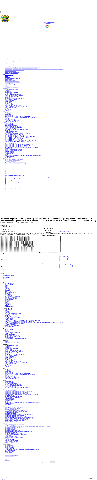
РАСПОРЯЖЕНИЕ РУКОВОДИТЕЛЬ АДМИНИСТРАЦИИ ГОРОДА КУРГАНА (20, 140)
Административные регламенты (11, 131)
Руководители (7, 90)
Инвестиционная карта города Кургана (12, 181)
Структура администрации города (11, 89)
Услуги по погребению (9, 156)
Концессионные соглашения (10, 165)
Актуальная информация (9, 30)
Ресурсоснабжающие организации (11, 191)
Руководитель (7, 113)
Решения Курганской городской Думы (12, 82)
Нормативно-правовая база (10, 200)
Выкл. (9, 5)
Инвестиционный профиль (10, 193)
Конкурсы (7, 311)
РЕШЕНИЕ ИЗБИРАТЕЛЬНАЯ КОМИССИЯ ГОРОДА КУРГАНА (18, 141)
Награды (6, 49)
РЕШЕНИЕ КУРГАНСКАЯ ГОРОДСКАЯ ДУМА (14, 134)
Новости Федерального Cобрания (11, 73)
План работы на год (9, 115)
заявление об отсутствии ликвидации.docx (67, 262)
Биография (7, 86)
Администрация (6, 88)
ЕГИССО (7, 110)
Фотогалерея (7, 47)
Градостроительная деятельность (11, 39)
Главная (4, 211)
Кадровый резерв (8, 309)
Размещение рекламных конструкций (12, 164)
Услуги (4, 142)
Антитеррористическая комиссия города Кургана (14, 98)
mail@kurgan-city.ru (6, 466)
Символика (7, 34)
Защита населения (8, 97)
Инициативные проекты (9, 306)
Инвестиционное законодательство (11, 183)
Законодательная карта (9, 201)
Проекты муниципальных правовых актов (13, 94)
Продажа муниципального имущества (12, 160)
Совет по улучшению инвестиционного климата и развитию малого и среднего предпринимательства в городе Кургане (28, 177)
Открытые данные (6, 203)
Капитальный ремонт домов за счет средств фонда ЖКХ (16, 163)
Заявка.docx (61, 261)
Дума (4, 74)
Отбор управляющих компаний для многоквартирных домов (16, 162)
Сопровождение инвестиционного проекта (13, 184)
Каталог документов (9, 123)
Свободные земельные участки (11, 173)
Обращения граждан (7, 194)
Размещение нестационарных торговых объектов (14, 167)
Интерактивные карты (9, 205)
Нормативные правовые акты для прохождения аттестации (16, 129)
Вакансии (7, 310)
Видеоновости (7, 48)
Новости (6, 76)
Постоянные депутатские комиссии (12, 81)
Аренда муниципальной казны (11, 161)
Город (4, 29)
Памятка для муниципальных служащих (12, 72)
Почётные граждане (9, 41)
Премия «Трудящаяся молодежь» (11, 45)
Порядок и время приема (9, 196)
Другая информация (9, 153)
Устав (6, 33)
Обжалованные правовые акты (11, 125)
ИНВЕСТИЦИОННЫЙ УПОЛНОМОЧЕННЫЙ (14, 175)
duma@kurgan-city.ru (7, 469)
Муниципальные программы (10, 128)
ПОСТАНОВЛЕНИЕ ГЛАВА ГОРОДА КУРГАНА (14, 135)
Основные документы (9, 130)
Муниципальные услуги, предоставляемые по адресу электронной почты (19, 144)
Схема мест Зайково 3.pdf (64, 258)
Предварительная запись (9, 152)
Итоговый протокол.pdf (63, 267)
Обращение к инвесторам (10, 176)
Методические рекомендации (10, 71)
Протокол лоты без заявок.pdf (65, 264)
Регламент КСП (8, 114)
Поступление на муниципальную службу (13, 313)
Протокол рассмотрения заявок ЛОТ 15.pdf (67, 265)
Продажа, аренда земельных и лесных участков (14, 159)
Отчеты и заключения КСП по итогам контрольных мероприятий (17, 116)
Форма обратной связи (9, 190)
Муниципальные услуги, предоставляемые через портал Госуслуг (17, 145)
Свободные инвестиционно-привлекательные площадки (16, 185)
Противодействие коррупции (10, 46)
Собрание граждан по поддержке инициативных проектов (16, 84)
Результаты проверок (9, 102)
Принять (90, 478)
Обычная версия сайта (4, 6)
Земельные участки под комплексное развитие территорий (16, 172)
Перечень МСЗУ (8, 157)
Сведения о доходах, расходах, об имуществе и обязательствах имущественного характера (22, 67)
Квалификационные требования (11, 314)
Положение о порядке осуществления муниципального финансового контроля (20, 117)
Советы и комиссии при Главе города (12, 87)
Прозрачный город (8, 50)
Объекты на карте (8, 93)
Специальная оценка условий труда (12, 120)
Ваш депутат (7, 77)
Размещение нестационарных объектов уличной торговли (16, 168)
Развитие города (8, 38)
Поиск (4, 207)
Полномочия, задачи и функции (11, 99)
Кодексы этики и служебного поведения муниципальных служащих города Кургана (21, 68)
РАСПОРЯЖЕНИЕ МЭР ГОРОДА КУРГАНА (14, 139)
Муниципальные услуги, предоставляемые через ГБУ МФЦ (16, 146)
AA (1, 3)
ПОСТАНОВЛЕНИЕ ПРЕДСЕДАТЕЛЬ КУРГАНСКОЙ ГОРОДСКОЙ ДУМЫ (20, 136)
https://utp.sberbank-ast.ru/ (64, 231)
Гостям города (7, 40)
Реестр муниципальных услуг (10, 143)
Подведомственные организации (11, 92)
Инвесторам (5, 174)
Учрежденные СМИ (9, 104)
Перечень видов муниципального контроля (13, 149)
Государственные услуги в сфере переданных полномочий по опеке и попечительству (21, 147)
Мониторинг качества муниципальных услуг (13, 150)
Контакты (7, 108)
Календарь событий (9, 51)
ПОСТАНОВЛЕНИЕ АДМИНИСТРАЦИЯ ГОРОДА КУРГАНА (17, 133)
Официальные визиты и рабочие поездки (13, 105)
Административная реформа (10, 101)
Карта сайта (7, 209)
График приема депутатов (10, 80)
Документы (5, 122)
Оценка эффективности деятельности (12, 96)
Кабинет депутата (8, 79)
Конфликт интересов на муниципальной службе (14, 70)
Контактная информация (9, 65)
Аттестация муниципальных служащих (12, 64)
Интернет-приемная (9, 83)
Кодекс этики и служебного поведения (12, 121)
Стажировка (7, 312)
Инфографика (7, 36)
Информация (5, 9)
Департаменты (8, 91)
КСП (4, 111)
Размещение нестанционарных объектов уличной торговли (14, 215)
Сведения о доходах (9, 118)
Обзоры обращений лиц (9, 198)
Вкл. (7, 5)
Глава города (5, 85)
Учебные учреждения (9, 66)
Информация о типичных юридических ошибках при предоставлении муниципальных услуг (23, 155)
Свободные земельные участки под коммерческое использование (17, 171)
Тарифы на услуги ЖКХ (9, 132)
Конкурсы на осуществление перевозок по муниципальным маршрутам (19, 166)
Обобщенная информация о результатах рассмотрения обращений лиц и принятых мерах (22, 199)
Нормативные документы (10, 119)
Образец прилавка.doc (63, 255)
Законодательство (8, 62)
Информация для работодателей (11, 63)
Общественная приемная (9, 109)
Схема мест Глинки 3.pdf (64, 257)
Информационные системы (10, 103)
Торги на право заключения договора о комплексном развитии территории (19, 170)
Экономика (7, 35)
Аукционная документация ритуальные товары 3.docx (69, 260)
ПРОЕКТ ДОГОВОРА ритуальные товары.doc (68, 256)
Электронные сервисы (9, 151)
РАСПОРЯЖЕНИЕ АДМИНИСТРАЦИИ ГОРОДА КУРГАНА (17, 137)
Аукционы (5, 278)
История (6, 32)
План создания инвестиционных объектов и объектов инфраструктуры (18, 182)
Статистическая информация (10, 107)
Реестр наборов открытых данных (11, 204)
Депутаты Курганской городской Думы (12, 78)
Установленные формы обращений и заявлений (14, 95)
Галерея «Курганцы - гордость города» (12, 43)
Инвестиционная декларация (10, 179)
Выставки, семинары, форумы (11, 187)
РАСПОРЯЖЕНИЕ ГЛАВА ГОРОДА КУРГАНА (14, 138)
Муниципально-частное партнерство (12, 192)
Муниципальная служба (9, 100)
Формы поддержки (8, 186)
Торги (4, 158)
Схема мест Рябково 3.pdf (64, 259)
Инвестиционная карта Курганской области (13, 178)
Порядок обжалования (9, 124)
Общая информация (9, 31)
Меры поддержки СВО (9, 148)
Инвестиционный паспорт (10, 180)
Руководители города (9, 42)
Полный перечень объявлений (8, 275)
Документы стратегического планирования (13, 127)
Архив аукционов (6, 277)
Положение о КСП (8, 112)
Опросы (6, 52)
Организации (7, 37)
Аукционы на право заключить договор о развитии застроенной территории (19, 169)
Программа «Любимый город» (11, 44)
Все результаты (3, 13)
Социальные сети (8, 202)
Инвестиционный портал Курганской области (14, 188)
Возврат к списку (3, 269)
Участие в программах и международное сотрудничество (16, 106)
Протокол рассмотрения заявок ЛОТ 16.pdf (67, 266)
